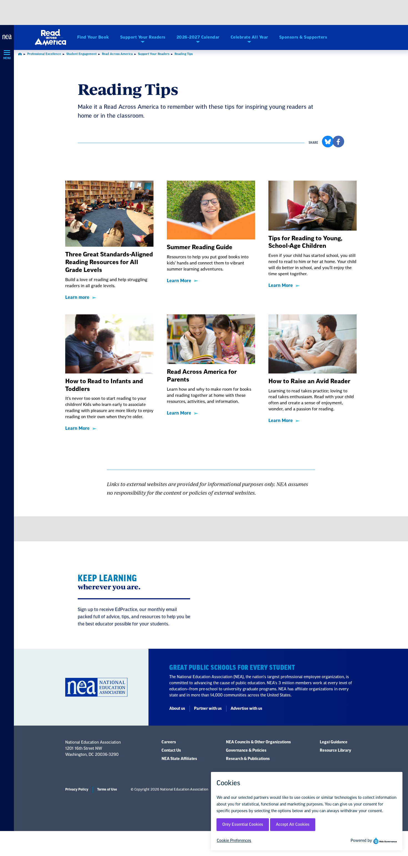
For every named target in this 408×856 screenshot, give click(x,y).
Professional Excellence (44, 53)
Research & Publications (248, 759)
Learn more (77, 297)
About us (177, 709)
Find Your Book (93, 37)
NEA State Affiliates (179, 759)
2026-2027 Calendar (198, 37)
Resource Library (335, 751)
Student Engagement (81, 53)
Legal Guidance (333, 742)
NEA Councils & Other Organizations (258, 742)
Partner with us (208, 709)
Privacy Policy (76, 789)
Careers (169, 742)
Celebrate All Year (249, 37)
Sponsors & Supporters (303, 37)
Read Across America (117, 53)
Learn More (179, 281)
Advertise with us (246, 709)
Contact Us (171, 751)
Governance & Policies (246, 751)
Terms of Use (107, 789)
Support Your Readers (142, 37)
